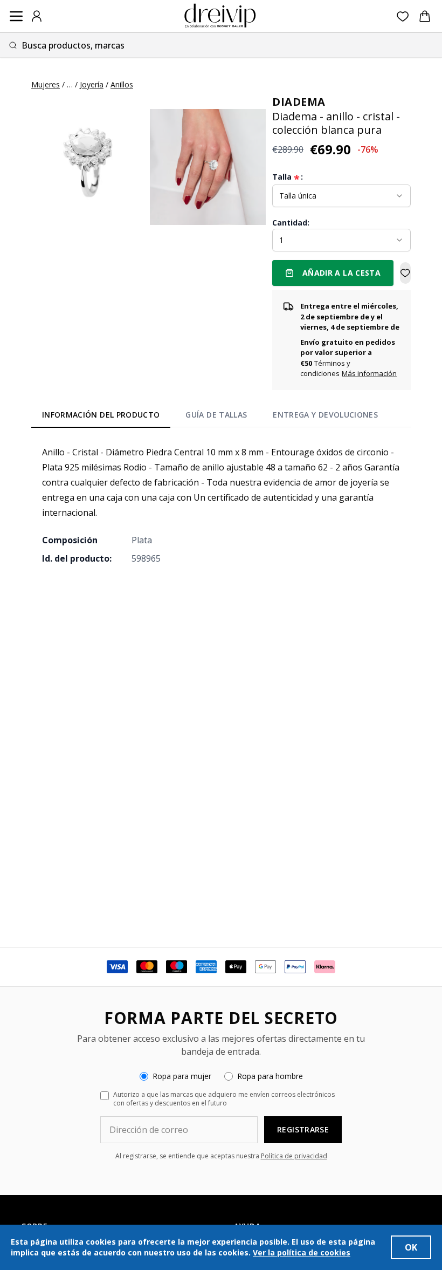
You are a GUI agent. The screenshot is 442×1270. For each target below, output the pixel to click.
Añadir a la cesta (341, 273)
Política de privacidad (294, 1155)
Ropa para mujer (182, 1076)
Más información (369, 373)
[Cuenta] (36, 16)
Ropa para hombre (270, 1076)
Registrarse (303, 1129)
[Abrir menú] (16, 16)
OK (411, 1247)
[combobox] (221, 45)
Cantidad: (290, 222)
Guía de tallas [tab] (216, 414)
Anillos (121, 84)
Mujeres (45, 84)
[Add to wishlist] (405, 273)
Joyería (91, 84)
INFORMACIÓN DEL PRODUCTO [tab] (101, 414)
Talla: (287, 177)
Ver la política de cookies (301, 1252)
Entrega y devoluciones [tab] (325, 414)
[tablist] (210, 417)
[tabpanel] (221, 505)
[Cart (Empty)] (425, 16)
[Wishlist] (403, 16)
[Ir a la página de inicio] (220, 16)
